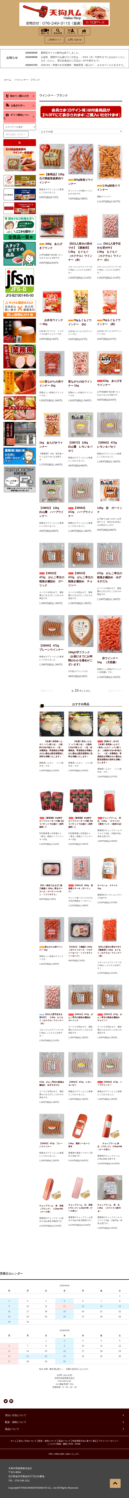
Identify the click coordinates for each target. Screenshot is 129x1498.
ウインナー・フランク (28, 79)
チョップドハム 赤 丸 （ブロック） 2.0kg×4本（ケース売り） (109, 1146)
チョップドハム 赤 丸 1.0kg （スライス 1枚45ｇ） (109, 1208)
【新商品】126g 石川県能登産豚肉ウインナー (51, 178)
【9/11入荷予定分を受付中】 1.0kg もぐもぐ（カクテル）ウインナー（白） (109, 251)
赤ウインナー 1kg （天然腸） (107, 660)
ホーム (7, 79)
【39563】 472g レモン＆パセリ (108, 444)
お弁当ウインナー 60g (51, 322)
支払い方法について (27, 1441)
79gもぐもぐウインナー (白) (80, 322)
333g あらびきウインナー (109, 382)
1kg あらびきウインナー (51, 444)
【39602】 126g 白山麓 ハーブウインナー (51, 511)
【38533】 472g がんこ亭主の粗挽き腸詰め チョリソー (80, 579)
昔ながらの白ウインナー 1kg (80, 383)
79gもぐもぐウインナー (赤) (109, 322)
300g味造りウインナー (80, 181)
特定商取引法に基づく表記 (84, 1441)
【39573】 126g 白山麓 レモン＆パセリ (80, 446)
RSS (71, 1444)
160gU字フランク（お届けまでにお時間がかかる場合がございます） (80, 658)
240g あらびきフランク (50, 245)
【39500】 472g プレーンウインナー (51, 647)
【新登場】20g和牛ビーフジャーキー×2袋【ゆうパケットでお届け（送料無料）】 (51, 822)
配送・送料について (47, 1441)
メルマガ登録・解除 (58, 1444)
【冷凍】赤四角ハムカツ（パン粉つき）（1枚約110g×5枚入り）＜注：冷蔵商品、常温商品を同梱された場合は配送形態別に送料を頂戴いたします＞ (51, 749)
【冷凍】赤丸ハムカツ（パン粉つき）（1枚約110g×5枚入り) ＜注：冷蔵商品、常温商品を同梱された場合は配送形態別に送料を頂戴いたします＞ (80, 749)
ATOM (77, 1444)
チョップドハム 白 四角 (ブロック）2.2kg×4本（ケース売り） (80, 1208)
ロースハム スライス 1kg (108, 887)
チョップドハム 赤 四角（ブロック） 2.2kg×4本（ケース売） (51, 1209)
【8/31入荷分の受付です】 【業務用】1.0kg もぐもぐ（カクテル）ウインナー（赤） (80, 251)
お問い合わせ (75, 39)
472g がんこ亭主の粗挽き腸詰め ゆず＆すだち (109, 577)
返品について (64, 1441)
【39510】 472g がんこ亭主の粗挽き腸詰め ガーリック (51, 579)
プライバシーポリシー (108, 1441)
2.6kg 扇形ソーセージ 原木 (80, 1145)
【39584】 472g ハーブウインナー (80, 511)
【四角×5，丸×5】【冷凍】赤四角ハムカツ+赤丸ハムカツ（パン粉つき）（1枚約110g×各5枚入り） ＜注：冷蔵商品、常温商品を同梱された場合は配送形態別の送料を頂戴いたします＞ (109, 752)
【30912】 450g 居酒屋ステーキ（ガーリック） (80, 888)
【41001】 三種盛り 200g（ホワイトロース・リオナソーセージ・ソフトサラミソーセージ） (80, 951)
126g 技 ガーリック (109, 509)
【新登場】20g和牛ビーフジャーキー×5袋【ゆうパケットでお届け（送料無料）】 (80, 822)
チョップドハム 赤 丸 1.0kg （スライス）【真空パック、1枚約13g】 (109, 821)
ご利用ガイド (54, 39)
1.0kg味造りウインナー (108, 187)
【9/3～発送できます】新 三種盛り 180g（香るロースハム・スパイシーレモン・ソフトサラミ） (51, 890)
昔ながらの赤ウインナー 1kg (51, 383)
